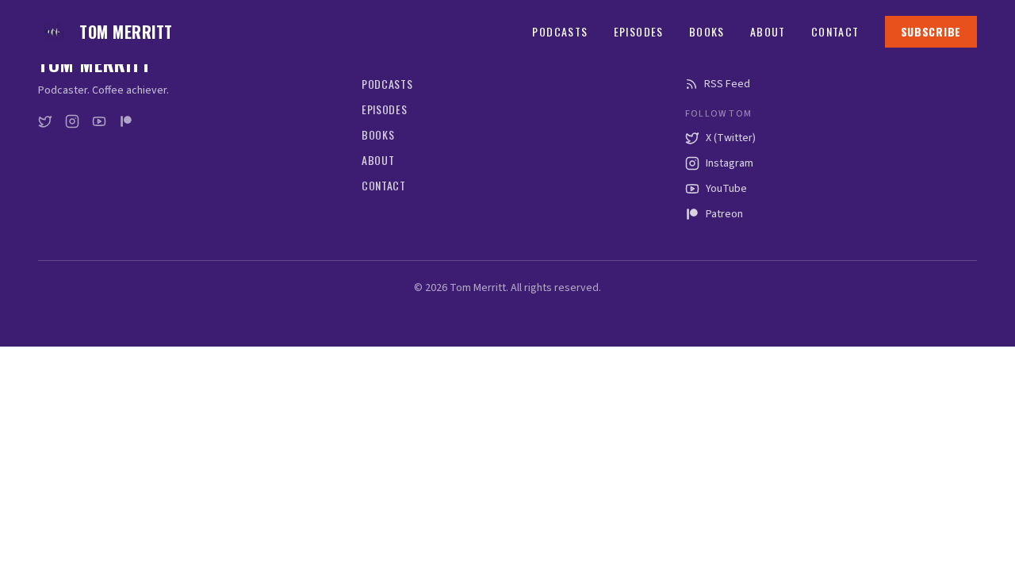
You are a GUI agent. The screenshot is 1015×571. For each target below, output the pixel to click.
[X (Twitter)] (45, 121)
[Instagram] (72, 121)
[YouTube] (99, 121)
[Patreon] (126, 121)
